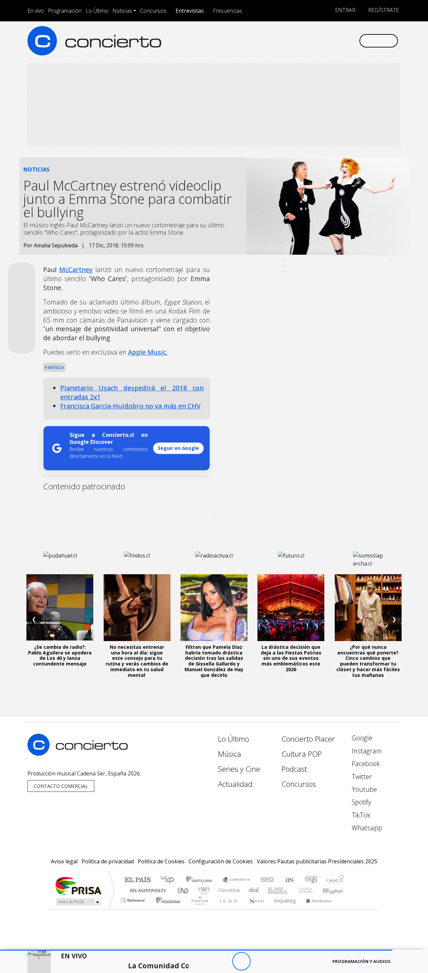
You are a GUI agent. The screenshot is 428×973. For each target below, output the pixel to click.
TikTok (360, 815)
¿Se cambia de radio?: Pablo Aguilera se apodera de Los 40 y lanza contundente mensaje (60, 655)
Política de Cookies (161, 861)
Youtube (363, 789)
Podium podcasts (133, 898)
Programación (65, 10)
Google (361, 737)
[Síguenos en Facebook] (298, 40)
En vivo (35, 10)
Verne (292, 890)
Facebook (365, 763)
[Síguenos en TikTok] (342, 40)
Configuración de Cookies (221, 861)
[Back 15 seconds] (223, 961)
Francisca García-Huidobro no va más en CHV (130, 405)
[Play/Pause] (241, 961)
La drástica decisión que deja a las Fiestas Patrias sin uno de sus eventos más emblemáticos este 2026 (291, 658)
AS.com (288, 880)
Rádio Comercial (345, 908)
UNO (183, 890)
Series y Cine (239, 769)
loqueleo (283, 908)
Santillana (201, 880)
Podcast (294, 769)
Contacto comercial (61, 786)
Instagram (366, 750)
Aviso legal (64, 861)
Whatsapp (366, 827)
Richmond (133, 908)
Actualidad (235, 784)
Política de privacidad (108, 861)
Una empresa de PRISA (78, 885)
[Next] (278, 961)
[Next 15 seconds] (259, 961)
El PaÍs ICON (227, 908)
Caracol (335, 880)
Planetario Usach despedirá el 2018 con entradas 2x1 (132, 392)
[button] (196, 950)
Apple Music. (148, 352)
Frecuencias (227, 10)
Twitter (361, 776)
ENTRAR (344, 10)
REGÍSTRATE (383, 10)
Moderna (166, 908)
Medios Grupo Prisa (78, 902)
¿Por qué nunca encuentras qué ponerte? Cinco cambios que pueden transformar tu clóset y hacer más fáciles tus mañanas (368, 661)
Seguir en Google (178, 448)
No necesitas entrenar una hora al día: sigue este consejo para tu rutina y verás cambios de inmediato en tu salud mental (137, 661)
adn (310, 880)
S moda (254, 908)
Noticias (122, 10)
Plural (198, 908)
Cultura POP (302, 754)
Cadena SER (267, 880)
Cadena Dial (312, 890)
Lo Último (97, 10)
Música (55, 367)
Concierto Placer (308, 739)
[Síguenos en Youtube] (320, 40)
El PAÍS (137, 880)
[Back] (204, 961)
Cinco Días (228, 890)
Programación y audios (361, 961)
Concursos (153, 10)
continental (253, 890)
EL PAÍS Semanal (272, 890)
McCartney (76, 269)
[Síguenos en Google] (276, 40)
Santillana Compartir (236, 880)
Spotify (360, 802)
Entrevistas (190, 10)
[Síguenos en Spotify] (331, 40)
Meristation (315, 908)
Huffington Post (146, 890)
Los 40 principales (169, 880)
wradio (202, 890)
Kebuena (336, 890)
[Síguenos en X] (309, 40)
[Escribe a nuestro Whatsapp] (353, 40)
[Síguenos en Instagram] (287, 40)
